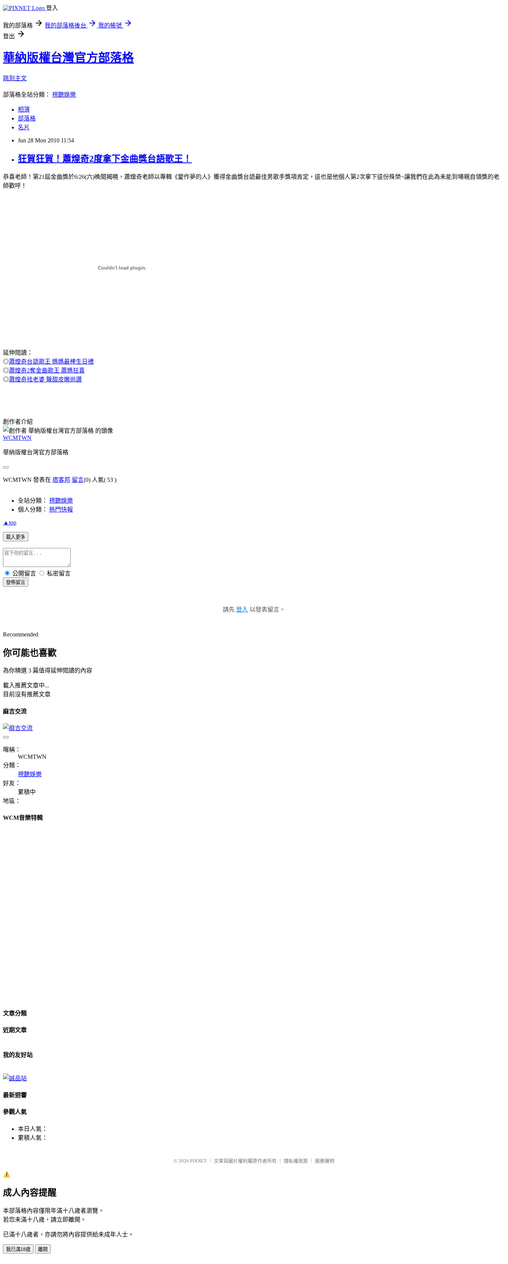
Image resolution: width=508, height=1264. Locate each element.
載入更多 (15, 537)
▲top (9, 522)
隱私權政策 (296, 1161)
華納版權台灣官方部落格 (68, 57)
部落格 (27, 118)
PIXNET (198, 1161)
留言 (78, 480)
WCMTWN (17, 438)
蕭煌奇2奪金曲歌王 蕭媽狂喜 (47, 370)
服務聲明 (324, 1161)
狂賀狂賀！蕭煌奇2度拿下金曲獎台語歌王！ (105, 159)
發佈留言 (15, 582)
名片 (24, 127)
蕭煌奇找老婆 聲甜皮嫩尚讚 (45, 379)
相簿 (24, 109)
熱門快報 (61, 509)
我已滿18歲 (18, 1249)
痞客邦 (61, 480)
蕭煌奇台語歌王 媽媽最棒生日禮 (51, 361)
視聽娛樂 (64, 94)
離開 (43, 1249)
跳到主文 (15, 78)
